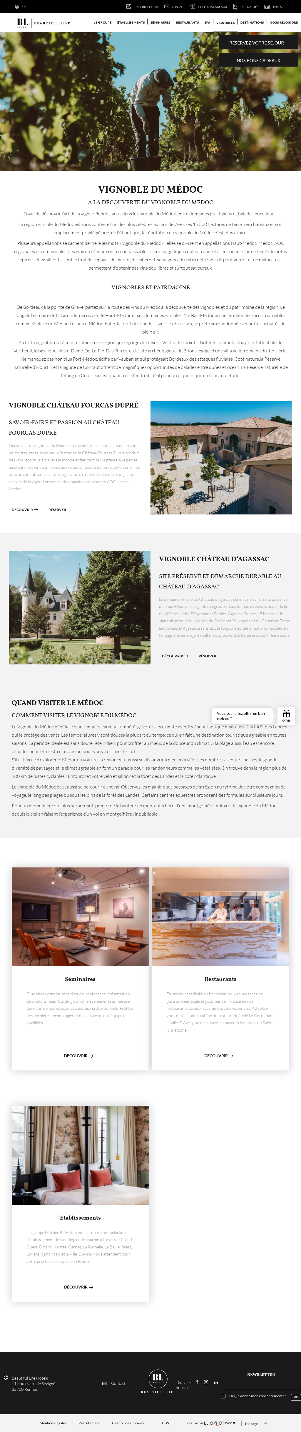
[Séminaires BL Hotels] (80, 916)
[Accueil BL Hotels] (43, 22)
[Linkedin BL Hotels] (216, 1382)
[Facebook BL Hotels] (197, 1382)
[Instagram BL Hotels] (206, 1382)
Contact (118, 1383)
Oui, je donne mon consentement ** (257, 1396)
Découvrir (23, 509)
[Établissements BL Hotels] (80, 1155)
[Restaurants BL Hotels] (220, 916)
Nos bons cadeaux (258, 60)
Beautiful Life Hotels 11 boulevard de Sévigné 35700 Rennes (33, 1383)
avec (211, 1423)
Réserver (57, 509)
